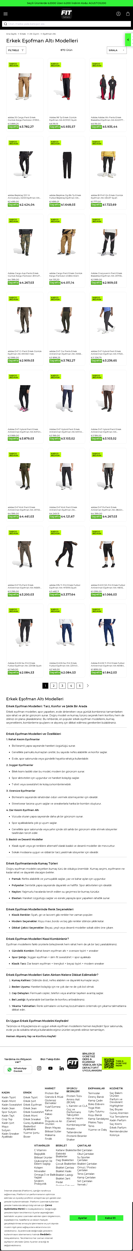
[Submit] (4, 24)
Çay (47, 1117)
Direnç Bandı (96, 1096)
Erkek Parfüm (118, 1127)
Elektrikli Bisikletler (61, 1155)
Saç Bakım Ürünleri (116, 1094)
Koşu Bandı (95, 1115)
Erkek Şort (29, 1101)
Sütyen (6, 1130)
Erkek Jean (30, 1108)
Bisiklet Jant (63, 1178)
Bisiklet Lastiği (64, 1174)
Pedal (59, 1182)
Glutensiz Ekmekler (50, 1102)
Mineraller (40, 1171)
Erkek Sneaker (32, 1119)
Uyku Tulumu (96, 1111)
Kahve (48, 1110)
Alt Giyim (34, 33)
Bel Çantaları (84, 1150)
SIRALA (113, 50)
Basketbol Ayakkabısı (29, 1128)
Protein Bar (52, 1093)
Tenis (91, 1126)
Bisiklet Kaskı (63, 1171)
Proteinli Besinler (76, 1136)
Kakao (48, 1114)
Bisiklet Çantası (65, 1167)
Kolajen (38, 1167)
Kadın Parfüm (118, 1120)
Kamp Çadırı (95, 1100)
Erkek (23, 33)
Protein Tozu (74, 1096)
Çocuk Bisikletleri (66, 1163)
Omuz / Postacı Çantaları (86, 1169)
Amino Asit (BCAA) (73, 1101)
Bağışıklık (39, 1153)
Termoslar (94, 1093)
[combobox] (66, 24)
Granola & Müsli (54, 1096)
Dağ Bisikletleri (65, 1160)
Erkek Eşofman (32, 1104)
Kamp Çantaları (86, 1177)
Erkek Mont (30, 1115)
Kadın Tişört (9, 1097)
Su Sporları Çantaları (83, 1159)
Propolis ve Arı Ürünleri (53, 1123)
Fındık (48, 1138)
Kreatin (70, 1128)
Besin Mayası (53, 1127)
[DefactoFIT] (66, 13)
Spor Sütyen (9, 1112)
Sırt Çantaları (84, 1181)
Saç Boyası (116, 1109)
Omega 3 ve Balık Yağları (45, 1176)
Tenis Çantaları (85, 1173)
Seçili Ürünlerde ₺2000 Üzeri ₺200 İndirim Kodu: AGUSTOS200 (66, 3)
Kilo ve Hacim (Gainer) (74, 1120)
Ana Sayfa (11, 33)
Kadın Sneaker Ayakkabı (10, 1135)
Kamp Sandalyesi (98, 1118)
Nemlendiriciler (119, 1131)
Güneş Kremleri (119, 1113)
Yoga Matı (94, 1107)
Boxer (26, 1136)
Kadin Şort (8, 1123)
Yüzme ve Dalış (97, 1129)
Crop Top (7, 1119)
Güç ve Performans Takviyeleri (73, 1112)
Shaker (70, 1139)
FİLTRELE (13, 50)
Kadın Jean (8, 1108)
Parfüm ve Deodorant (116, 1101)
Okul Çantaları (85, 1153)
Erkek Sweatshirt (33, 1112)
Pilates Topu (95, 1122)
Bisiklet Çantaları (87, 1163)
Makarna (50, 1135)
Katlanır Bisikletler (66, 1150)
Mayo (5, 1126)
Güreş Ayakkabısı (33, 1123)
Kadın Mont (9, 1101)
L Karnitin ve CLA (76, 1106)
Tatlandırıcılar (74, 1132)
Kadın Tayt (8, 1115)
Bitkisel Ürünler (43, 1157)
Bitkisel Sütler (53, 1131)
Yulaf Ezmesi (52, 1106)
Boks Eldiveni (96, 1104)
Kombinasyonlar (76, 1124)
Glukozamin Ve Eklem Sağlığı (43, 1162)
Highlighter (116, 1105)
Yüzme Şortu (31, 1132)
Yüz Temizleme (119, 1116)
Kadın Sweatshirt (12, 1104)
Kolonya (114, 1135)
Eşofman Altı (49, 33)
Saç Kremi (116, 1124)
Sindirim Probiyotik (40, 1182)
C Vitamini (40, 1150)
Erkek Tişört (30, 1097)
